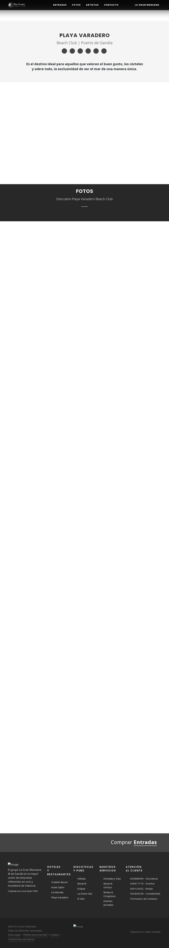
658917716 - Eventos (142, 883)
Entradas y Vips (112, 878)
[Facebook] (64, 51)
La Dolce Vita (84, 893)
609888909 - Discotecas (144, 878)
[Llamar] (96, 51)
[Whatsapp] (104, 51)
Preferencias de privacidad (42, 934)
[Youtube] (80, 51)
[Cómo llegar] (88, 51)
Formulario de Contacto (143, 898)
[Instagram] (72, 51)
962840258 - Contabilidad (145, 893)
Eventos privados (108, 902)
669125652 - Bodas (141, 888)
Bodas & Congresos (109, 894)
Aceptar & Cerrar (42, 926)
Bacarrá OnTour (107, 885)
